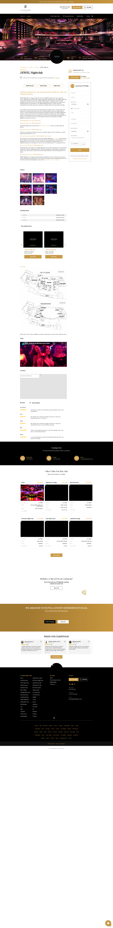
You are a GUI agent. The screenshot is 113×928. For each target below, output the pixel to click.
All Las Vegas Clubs (55, 16)
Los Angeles (63, 728)
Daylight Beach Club (25, 692)
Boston (50, 725)
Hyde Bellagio (24, 716)
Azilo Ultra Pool (74, 482)
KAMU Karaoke (24, 685)
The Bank (23, 711)
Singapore (69, 735)
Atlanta (36, 725)
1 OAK (34, 699)
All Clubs (36, 67)
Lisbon (52, 728)
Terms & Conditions (60, 743)
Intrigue (34, 713)
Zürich (70, 738)
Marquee (35, 711)
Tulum (57, 738)
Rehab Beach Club (25, 702)
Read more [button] (34, 652)
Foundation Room (25, 697)
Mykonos (60, 732)
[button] (92, 647)
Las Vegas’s (56, 138)
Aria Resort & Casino (45, 125)
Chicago (60, 725)
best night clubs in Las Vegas (51, 159)
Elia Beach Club (24, 687)
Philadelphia (37, 735)
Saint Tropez (49, 735)
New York (66, 732)
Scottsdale (63, 735)
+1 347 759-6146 (85, 78)
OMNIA (34, 697)
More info (71, 1)
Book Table (33, 256)
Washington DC (63, 738)
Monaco (50, 732)
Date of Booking (74, 128)
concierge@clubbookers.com (86, 459)
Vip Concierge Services (55, 680)
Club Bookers (23, 67)
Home (51, 677)
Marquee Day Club (37, 685)
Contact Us (52, 684)
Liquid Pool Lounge (75, 518)
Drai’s (23, 482)
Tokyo (47, 738)
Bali (41, 725)
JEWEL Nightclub (25, 699)
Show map (57, 77)
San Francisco (56, 735)
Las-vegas (30, 67)
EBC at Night (24, 690)
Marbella (36, 732)
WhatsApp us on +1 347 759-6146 (79, 158)
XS (33, 709)
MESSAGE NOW (74, 77)
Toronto (52, 738)
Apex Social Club (24, 694)
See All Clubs (56, 555)
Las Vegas (29, 16)
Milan (45, 732)
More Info (56, 588)
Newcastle (72, 732)
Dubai (76, 725)
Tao (21, 706)
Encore (34, 702)
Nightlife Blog (80, 16)
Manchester (75, 728)
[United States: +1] (72, 108)
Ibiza (43, 728)
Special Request (74, 135)
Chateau (35, 716)
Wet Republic (24, 704)
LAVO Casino (24, 713)
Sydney (43, 738)
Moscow (55, 732)
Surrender (35, 706)
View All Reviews (56, 656)
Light (22, 709)
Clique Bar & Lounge (51, 482)
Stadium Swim (36, 690)
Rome (43, 735)
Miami (41, 732)
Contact (88, 16)
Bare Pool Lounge (37, 687)
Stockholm (75, 735)
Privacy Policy (51, 743)
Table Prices (57, 85)
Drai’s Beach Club (50, 518)
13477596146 (29, 459)
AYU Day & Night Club (27, 518)
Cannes (55, 725)
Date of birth (73, 102)
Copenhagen (67, 725)
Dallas (72, 725)
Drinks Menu (43, 85)
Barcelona (45, 725)
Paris (78, 732)
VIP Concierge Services (68, 16)
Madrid (69, 728)
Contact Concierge (50, 621)
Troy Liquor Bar (36, 692)
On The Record (36, 694)
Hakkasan (35, 704)
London (57, 728)
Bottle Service (30, 85)
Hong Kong (37, 728)
